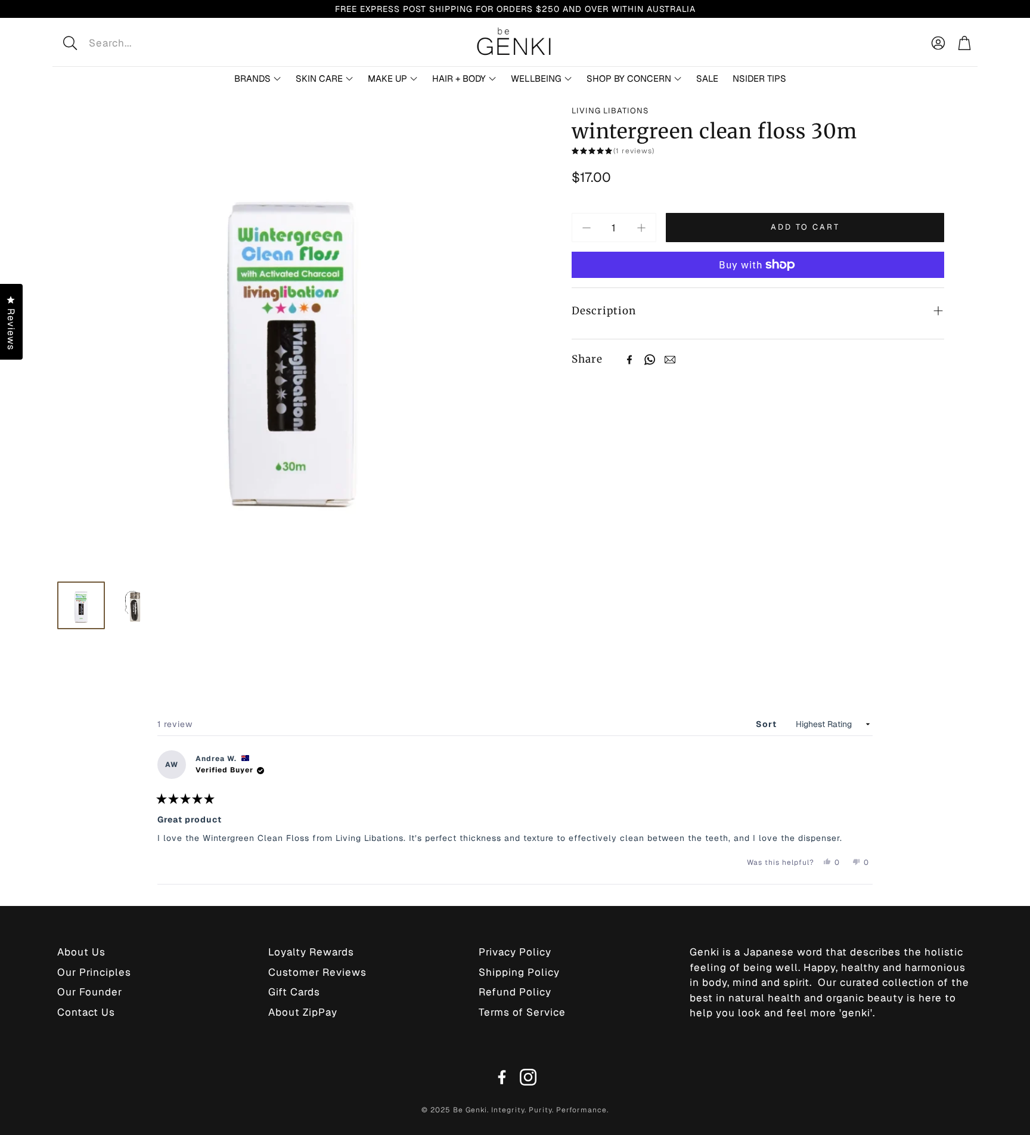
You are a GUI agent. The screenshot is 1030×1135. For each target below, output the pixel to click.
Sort (767, 724)
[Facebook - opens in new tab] (502, 1077)
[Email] (670, 359)
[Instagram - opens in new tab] (528, 1077)
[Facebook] (629, 359)
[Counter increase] (641, 228)
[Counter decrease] (586, 228)
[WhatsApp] (649, 359)
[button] (147, 43)
